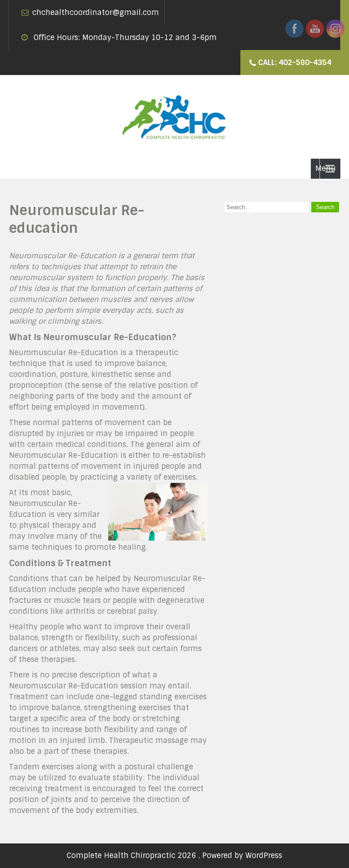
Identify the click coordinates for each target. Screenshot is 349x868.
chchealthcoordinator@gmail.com (95, 12)
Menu (325, 168)
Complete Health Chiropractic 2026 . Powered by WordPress (174, 855)
